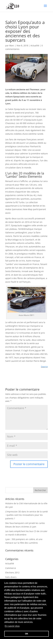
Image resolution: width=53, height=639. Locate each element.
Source (44, 366)
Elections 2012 (12, 572)
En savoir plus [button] (12, 626)
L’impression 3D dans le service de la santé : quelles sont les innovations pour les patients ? (26, 515)
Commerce (10, 568)
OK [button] (26, 633)
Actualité (34, 45)
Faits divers (10, 577)
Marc (11, 45)
